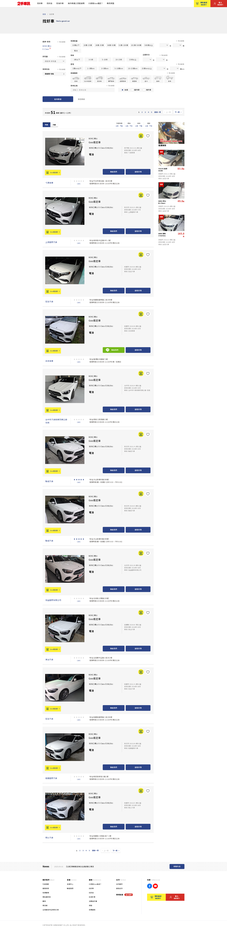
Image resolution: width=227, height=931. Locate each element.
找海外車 (60, 3)
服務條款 (46, 888)
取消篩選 (62, 42)
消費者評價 (93, 901)
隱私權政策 (47, 897)
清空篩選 (81, 99)
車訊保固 (110, 3)
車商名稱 (74, 85)
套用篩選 (57, 99)
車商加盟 (124, 894)
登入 (220, 3)
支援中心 (70, 884)
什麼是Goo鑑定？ (95, 3)
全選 (126, 90)
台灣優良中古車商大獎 (51, 910)
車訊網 (45, 905)
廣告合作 (119, 888)
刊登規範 (46, 884)
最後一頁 (157, 112)
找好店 (49, 3)
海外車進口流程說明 (76, 3)
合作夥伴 (119, 884)
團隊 (44, 901)
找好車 (40, 3)
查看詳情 (138, 172)
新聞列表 (177, 866)
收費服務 (92, 910)
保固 (90, 905)
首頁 (44, 14)
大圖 (54, 125)
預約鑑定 (203, 3)
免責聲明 (46, 893)
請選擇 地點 (49, 74)
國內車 (137, 90)
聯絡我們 (113, 172)
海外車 (148, 90)
